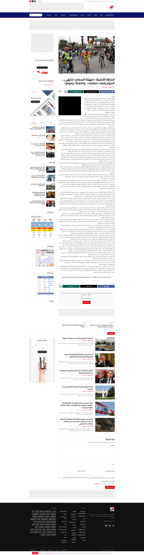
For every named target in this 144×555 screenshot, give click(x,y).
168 (71, 426)
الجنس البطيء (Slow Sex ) (38, 135)
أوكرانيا (41, 511)
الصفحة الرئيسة (110, 15)
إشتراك (85, 302)
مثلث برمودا (64, 532)
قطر (54, 532)
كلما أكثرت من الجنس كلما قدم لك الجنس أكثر (38, 144)
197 (71, 391)
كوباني (44, 532)
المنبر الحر (73, 517)
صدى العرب (53, 529)
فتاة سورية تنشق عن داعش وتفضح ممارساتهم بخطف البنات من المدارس (38, 153)
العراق (74, 511)
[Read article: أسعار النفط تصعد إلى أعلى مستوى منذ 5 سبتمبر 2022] (50, 178)
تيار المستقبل (53, 524)
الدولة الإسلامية (41, 516)
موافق (35, 553)
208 (71, 410)
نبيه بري (48, 534)
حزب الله (41, 524)
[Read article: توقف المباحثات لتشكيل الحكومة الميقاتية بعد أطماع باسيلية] (105, 376)
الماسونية (73, 514)
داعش (37, 524)
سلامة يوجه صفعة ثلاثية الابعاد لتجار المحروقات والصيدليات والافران (79, 355)
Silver (49, 289)
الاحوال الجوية (82, 532)
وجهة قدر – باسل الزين (64, 541)
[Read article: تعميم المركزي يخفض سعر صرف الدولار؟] (105, 344)
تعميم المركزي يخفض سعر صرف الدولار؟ (77, 338)
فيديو (65, 514)
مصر (65, 535)
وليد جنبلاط (43, 534)
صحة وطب (63, 15)
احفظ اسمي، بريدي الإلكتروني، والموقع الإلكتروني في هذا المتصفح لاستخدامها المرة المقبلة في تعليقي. (88, 477)
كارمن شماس (49, 532)
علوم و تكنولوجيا (73, 15)
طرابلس (48, 529)
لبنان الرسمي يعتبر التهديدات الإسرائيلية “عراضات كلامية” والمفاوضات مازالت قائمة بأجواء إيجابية (77, 405)
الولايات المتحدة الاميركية (51, 522)
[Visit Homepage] (112, 7)
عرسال (44, 529)
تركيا (35, 522)
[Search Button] (30, 15)
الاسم (113, 464)
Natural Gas (50, 281)
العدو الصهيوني (44, 519)
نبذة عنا (113, 1)
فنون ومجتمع (63, 511)
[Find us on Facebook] (35, 1)
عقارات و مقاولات (74, 534)
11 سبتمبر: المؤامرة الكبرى (82, 512)
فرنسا (37, 529)
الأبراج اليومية (53, 514)
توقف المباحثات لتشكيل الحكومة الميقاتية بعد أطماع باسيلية (76, 371)
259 (71, 375)
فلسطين (74, 542)
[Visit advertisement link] (42, 103)
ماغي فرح (36, 532)
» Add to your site (40, 293)
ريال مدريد (53, 527)
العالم (95, 15)
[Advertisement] (56, 6)
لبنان (107, 33)
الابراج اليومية (82, 529)
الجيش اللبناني (53, 516)
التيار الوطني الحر (35, 514)
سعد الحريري (47, 527)
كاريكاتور (64, 521)
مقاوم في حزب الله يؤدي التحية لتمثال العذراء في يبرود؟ (37, 128)
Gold (49, 287)
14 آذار (54, 511)
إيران (33, 511)
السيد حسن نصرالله (52, 519)
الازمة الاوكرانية (82, 535)
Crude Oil (50, 279)
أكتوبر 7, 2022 (78, 426)
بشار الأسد (39, 522)
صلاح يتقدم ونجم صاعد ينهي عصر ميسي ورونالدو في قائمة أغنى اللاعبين (37, 168)
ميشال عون (53, 534)
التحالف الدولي (42, 514)
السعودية (83, 538)
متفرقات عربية (63, 527)
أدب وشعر (83, 524)
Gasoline (50, 283)
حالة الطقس (109, 1)
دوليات (74, 519)
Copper (49, 291)
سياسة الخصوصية (98, 1)
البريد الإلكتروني (81, 471)
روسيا (33, 524)
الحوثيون (47, 516)
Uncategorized (82, 516)
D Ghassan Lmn (47, 511)
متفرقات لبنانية (63, 529)
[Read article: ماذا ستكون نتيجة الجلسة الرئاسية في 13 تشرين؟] (105, 393)
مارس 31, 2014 (95, 87)
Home (113, 33)
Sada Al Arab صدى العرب (87, 340)
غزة (40, 529)
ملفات (56, 15)
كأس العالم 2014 (64, 518)
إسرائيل (37, 511)
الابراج (48, 514)
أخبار (101, 15)
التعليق (112, 445)
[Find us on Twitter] (33, 1)
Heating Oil (50, 285)
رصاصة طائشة (72, 522)
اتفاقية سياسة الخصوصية (108, 481)
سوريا (74, 528)
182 (71, 340)
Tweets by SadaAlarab (49, 85)
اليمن (44, 522)
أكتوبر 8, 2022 (78, 340)
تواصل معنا (104, 1)
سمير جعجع (41, 527)
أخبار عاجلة (83, 521)
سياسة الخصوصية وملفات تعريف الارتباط (47, 553)
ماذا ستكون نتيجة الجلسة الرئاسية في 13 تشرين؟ (77, 388)
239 (71, 359)
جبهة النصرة (47, 524)
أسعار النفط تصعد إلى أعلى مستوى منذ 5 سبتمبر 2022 (38, 176)
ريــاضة (82, 15)
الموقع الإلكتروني (110, 471)
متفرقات (49, 15)
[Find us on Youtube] (30, 1)
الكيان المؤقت (33, 519)
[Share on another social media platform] (66, 91)
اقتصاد (89, 15)
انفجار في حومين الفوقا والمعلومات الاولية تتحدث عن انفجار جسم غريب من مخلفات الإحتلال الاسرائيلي (76, 421)
